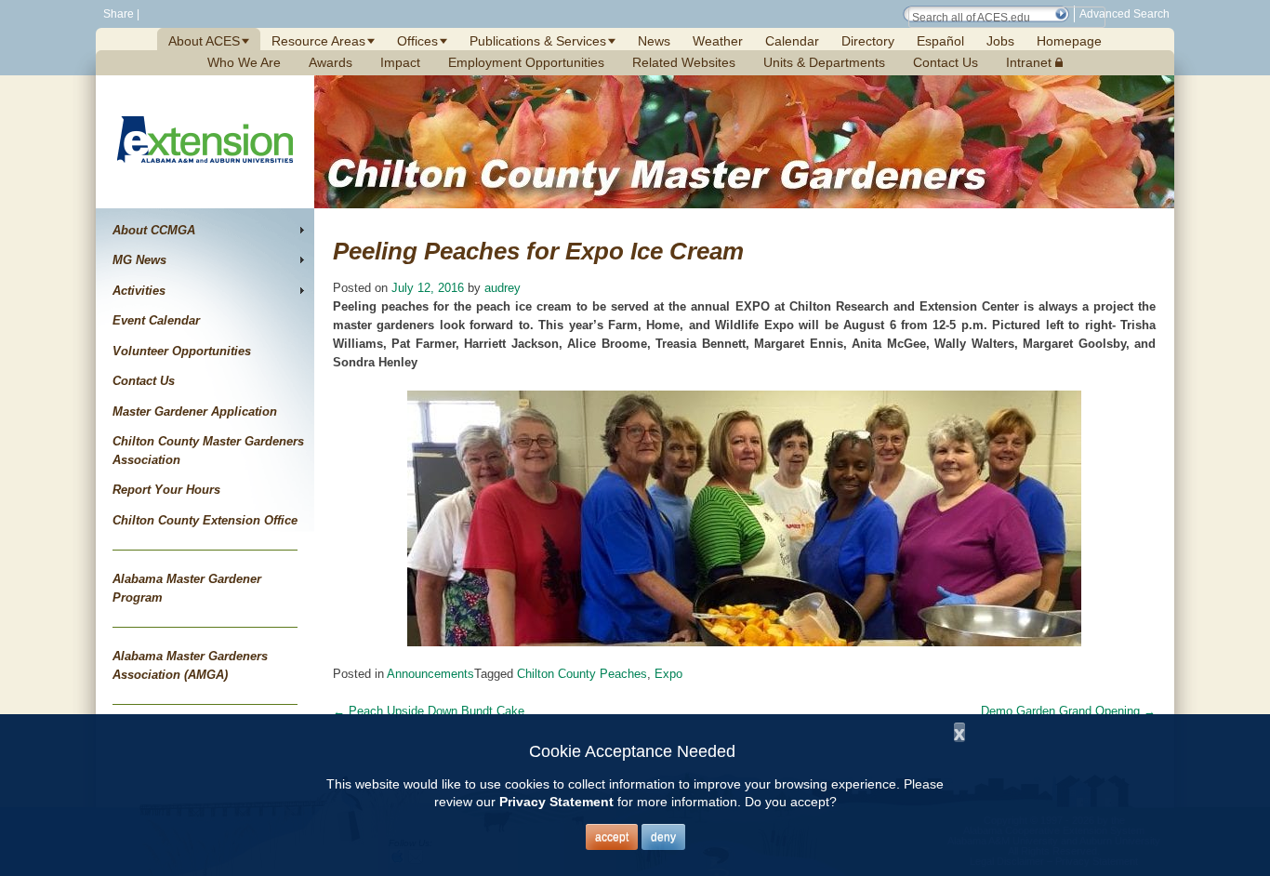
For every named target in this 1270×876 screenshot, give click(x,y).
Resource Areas (318, 40)
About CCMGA (153, 230)
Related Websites (683, 62)
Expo (668, 674)
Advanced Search (1124, 13)
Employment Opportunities (526, 62)
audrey (502, 288)
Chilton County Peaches (582, 674)
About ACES (204, 40)
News (654, 40)
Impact (400, 62)
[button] (1060, 14)
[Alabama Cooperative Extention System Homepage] (205, 184)
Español (940, 40)
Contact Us (945, 62)
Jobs (1000, 40)
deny (663, 836)
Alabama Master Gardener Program (186, 588)
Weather (718, 40)
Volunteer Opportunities (181, 351)
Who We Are (244, 62)
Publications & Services (538, 40)
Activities (138, 291)
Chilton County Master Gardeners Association (208, 450)
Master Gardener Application (194, 411)
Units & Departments (824, 62)
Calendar (792, 40)
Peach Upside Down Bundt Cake (428, 711)
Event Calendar (156, 320)
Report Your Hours (166, 490)
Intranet (1030, 62)
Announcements (430, 674)
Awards (330, 62)
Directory (867, 40)
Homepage (1069, 40)
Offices (417, 40)
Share (117, 13)
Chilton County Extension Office (205, 520)
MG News (139, 260)
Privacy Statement (556, 801)
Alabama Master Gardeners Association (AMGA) (190, 665)
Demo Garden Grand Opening (1068, 711)
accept (611, 836)
